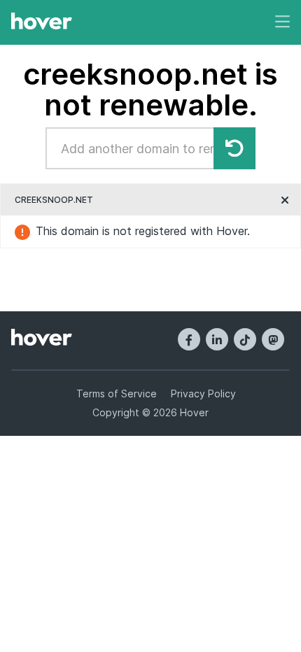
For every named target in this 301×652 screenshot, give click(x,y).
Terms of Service (116, 393)
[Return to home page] (42, 22)
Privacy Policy (203, 393)
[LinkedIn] (217, 339)
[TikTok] (245, 339)
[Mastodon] (273, 339)
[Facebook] (189, 339)
